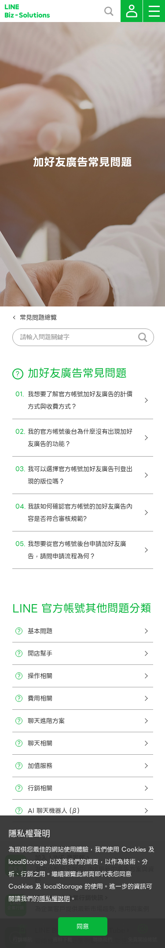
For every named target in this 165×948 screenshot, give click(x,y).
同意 (83, 926)
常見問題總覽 (38, 317)
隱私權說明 (54, 899)
